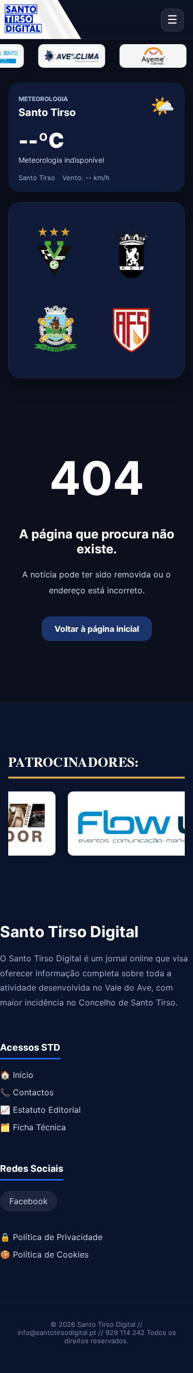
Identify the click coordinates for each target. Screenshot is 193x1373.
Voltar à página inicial (97, 629)
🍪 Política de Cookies (44, 1254)
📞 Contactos (27, 1092)
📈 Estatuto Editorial (40, 1110)
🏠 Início (16, 1075)
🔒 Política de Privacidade (51, 1237)
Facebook (28, 1201)
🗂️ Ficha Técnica (33, 1127)
